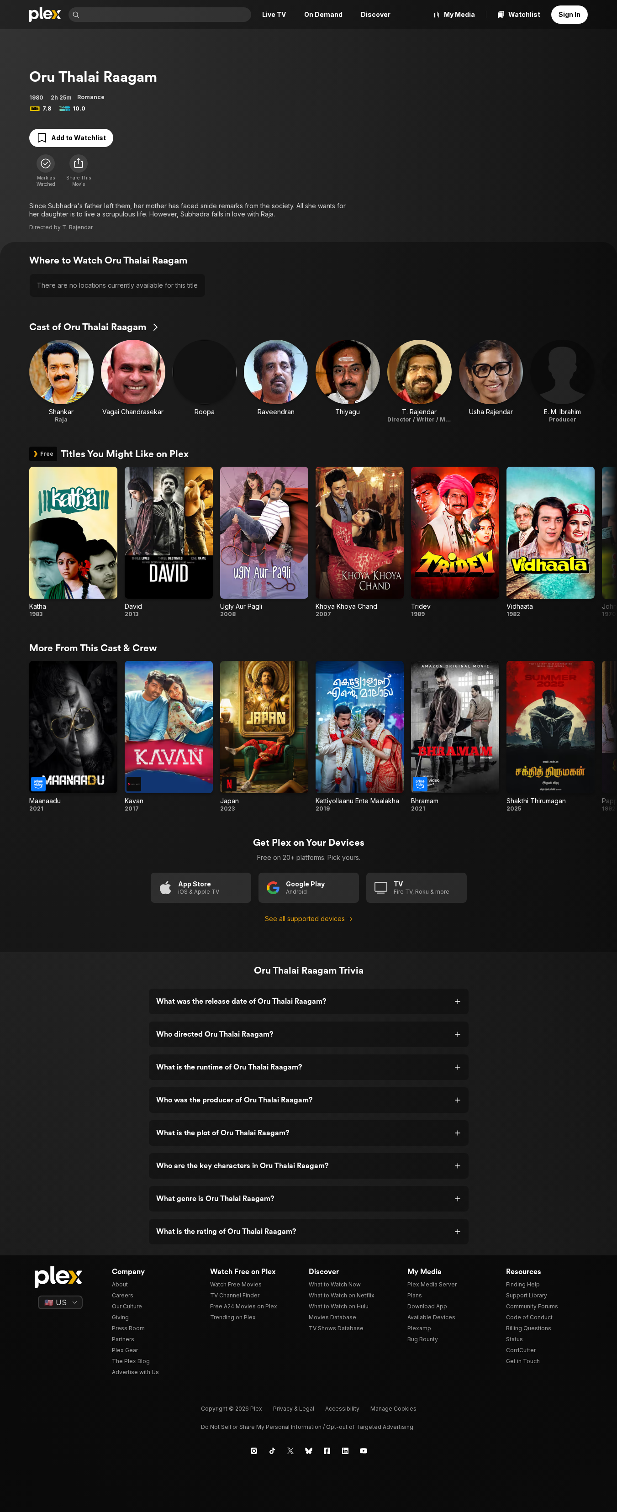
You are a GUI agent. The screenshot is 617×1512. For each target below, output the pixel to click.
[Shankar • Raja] (61, 381)
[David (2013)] (169, 542)
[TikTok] (272, 1451)
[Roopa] (205, 381)
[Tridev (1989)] (455, 542)
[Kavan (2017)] (169, 736)
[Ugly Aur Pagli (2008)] (264, 542)
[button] (78, 170)
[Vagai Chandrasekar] (133, 381)
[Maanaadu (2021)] (73, 736)
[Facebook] (327, 1451)
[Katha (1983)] (73, 542)
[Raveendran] (276, 381)
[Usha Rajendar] (491, 381)
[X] (290, 1451)
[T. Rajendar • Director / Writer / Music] (419, 381)
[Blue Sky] (309, 1451)
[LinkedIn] (345, 1451)
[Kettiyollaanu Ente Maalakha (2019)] (360, 736)
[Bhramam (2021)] (455, 736)
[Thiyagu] (348, 381)
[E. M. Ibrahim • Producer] (562, 381)
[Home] (45, 14)
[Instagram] (254, 1451)
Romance (91, 97)
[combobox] (166, 14)
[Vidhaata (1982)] (550, 542)
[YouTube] (363, 1451)
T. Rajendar (77, 227)
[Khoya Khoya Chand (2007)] (360, 542)
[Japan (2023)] (264, 736)
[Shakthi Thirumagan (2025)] (550, 736)
